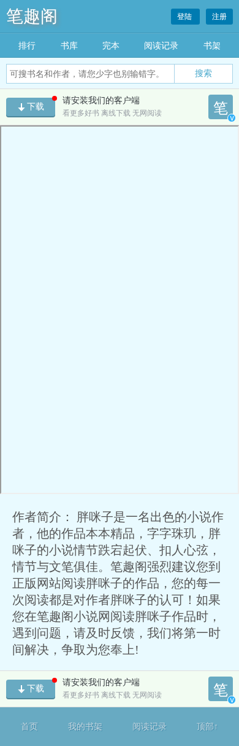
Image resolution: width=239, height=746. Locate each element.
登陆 (185, 16)
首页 (29, 726)
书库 (69, 45)
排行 (27, 45)
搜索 (203, 73)
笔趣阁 (32, 16)
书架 (212, 45)
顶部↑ (207, 726)
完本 (111, 45)
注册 (219, 16)
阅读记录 (161, 45)
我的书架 (85, 726)
